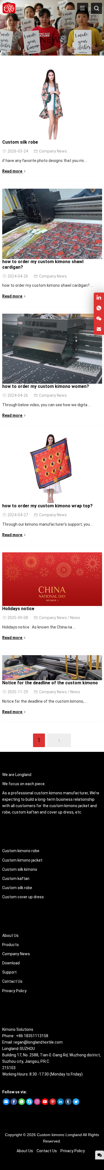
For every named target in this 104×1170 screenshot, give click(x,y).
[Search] (96, 8)
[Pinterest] (53, 1103)
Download (11, 963)
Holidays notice (18, 608)
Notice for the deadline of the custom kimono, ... (44, 701)
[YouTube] (45, 1103)
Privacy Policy (14, 991)
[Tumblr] (68, 1103)
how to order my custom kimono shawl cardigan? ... (47, 285)
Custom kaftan (15, 878)
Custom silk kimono (19, 869)
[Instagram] (37, 1103)
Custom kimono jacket (22, 860)
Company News (53, 151)
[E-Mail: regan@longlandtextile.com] (99, 329)
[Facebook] (14, 1103)
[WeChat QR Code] (99, 319)
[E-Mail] (6, 1103)
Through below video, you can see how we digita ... (46, 405)
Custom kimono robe (20, 851)
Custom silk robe (20, 142)
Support (9, 972)
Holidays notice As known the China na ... (38, 627)
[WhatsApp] (22, 1103)
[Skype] (29, 1103)
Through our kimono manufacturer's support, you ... (47, 524)
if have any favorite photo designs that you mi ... (44, 160)
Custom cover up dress (23, 897)
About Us (10, 935)
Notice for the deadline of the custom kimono (50, 682)
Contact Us (12, 981)
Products (10, 944)
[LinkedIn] (60, 1103)
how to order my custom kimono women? (45, 386)
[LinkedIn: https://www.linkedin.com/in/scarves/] (99, 298)
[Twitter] (76, 1103)
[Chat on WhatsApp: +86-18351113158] (99, 308)
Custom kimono (50, 1134)
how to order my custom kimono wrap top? (47, 505)
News (75, 617)
